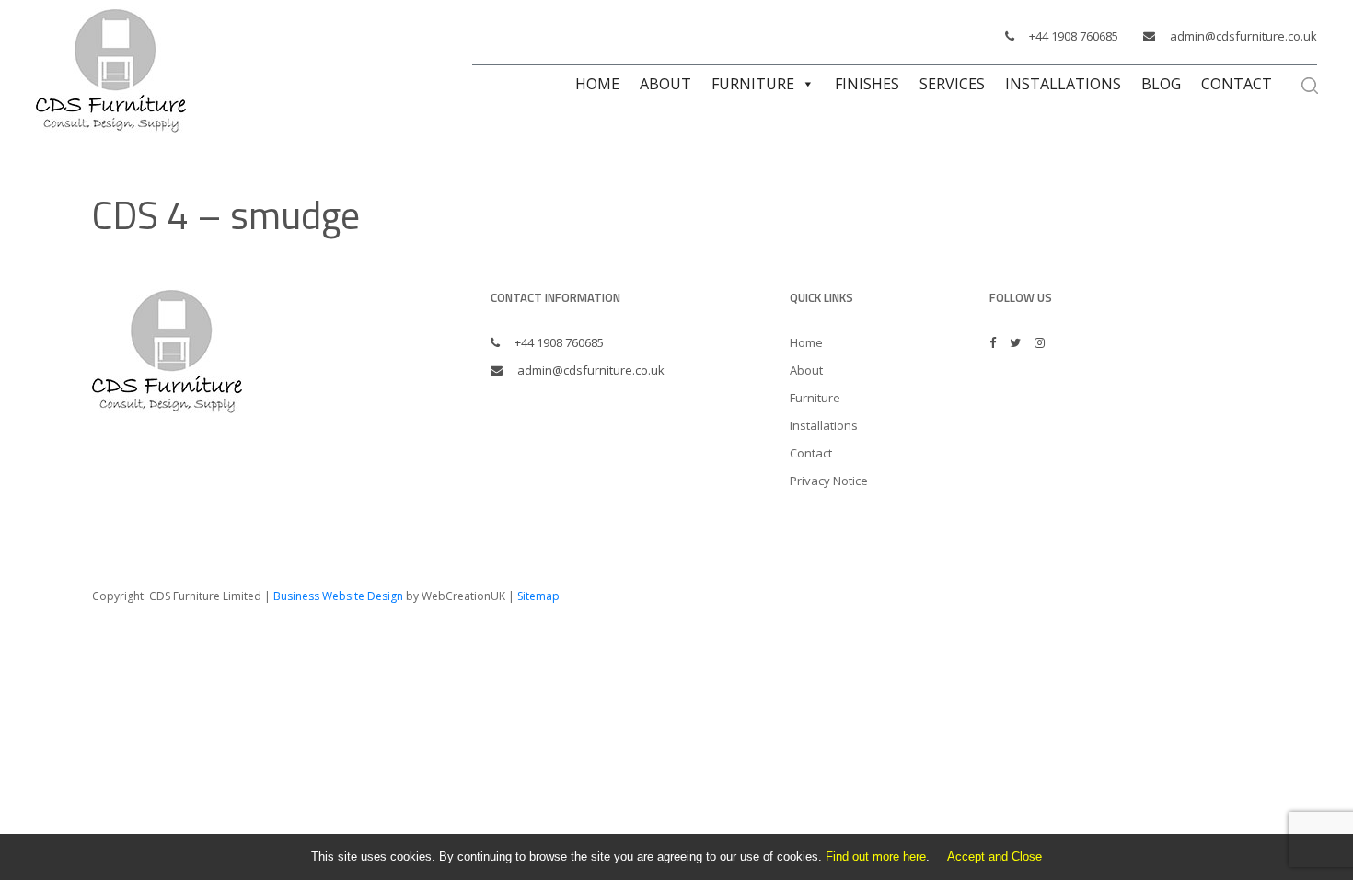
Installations (1063, 84)
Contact (1236, 84)
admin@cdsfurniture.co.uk (1243, 36)
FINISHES (867, 84)
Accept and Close (994, 856)
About (665, 84)
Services (952, 84)
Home (597, 84)
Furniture (752, 84)
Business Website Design (338, 596)
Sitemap (538, 596)
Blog (1161, 84)
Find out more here (876, 856)
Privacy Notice (829, 480)
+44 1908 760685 (1073, 36)
